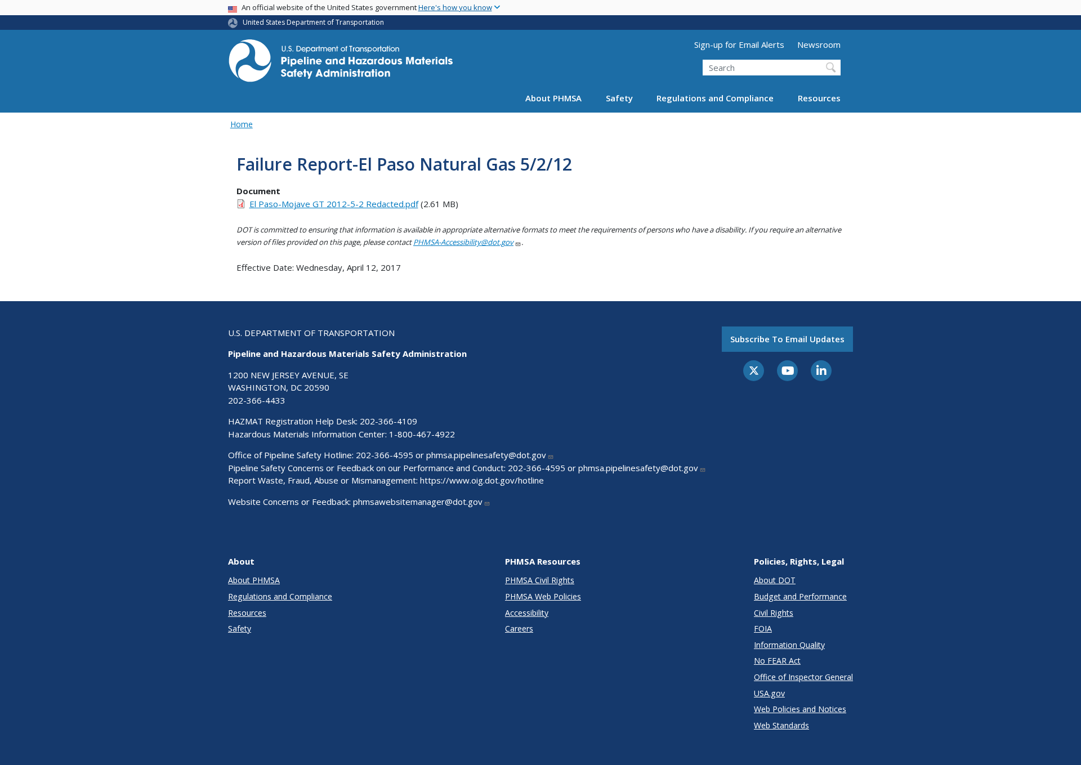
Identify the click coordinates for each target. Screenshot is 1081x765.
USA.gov (769, 693)
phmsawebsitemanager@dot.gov (418, 501)
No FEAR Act (777, 660)
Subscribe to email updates (787, 339)
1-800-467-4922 (422, 434)
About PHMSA (553, 98)
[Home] (340, 64)
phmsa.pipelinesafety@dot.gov (486, 454)
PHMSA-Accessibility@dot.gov (463, 242)
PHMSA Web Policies (543, 596)
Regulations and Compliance (715, 98)
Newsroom (819, 44)
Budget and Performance (800, 596)
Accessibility (526, 612)
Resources (819, 98)
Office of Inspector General (803, 677)
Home (241, 124)
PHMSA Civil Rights (539, 580)
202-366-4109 (388, 421)
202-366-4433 (256, 400)
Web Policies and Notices (800, 709)
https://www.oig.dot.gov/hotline (482, 480)
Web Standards (781, 725)
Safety (619, 98)
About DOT (775, 580)
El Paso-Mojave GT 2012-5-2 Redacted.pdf (333, 203)
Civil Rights (773, 612)
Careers (519, 628)
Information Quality (789, 644)
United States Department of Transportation (313, 22)
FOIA (763, 628)
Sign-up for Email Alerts (739, 44)
